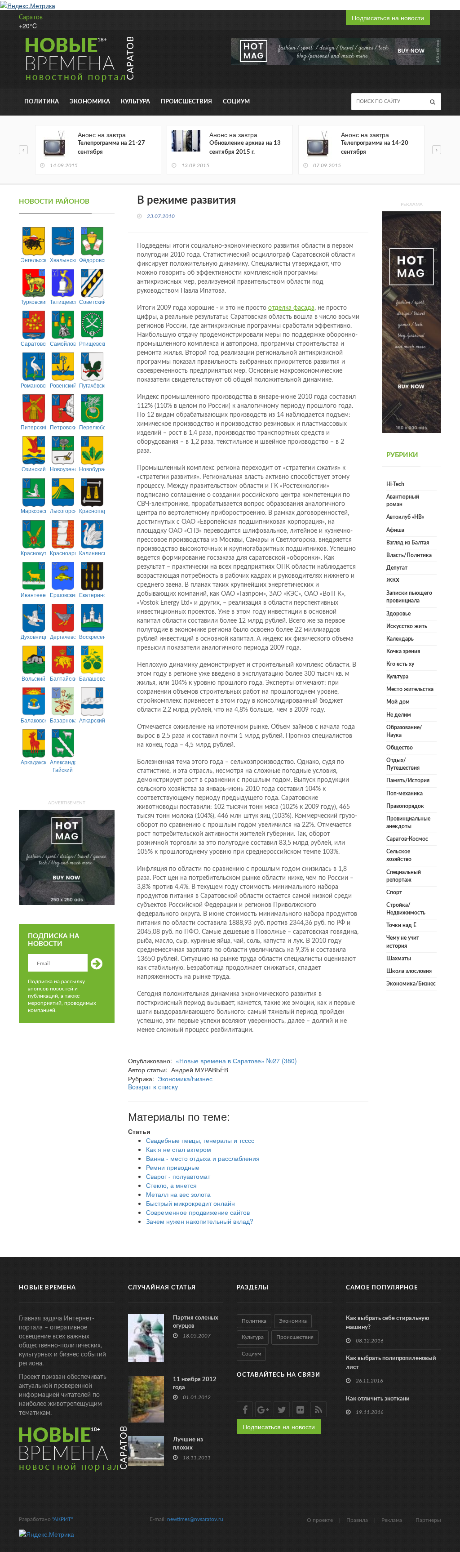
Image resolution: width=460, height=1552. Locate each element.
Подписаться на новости (388, 17)
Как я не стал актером (178, 1149)
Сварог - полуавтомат (178, 1176)
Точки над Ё (401, 925)
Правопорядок (405, 806)
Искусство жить (406, 626)
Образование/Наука (404, 731)
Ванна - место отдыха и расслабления (203, 1158)
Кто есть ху (400, 664)
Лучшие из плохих (188, 1444)
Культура (135, 102)
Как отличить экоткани (378, 1399)
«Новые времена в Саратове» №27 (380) (236, 1060)
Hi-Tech (395, 484)
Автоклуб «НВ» (405, 517)
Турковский (33, 301)
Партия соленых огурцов (195, 1322)
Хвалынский (62, 259)
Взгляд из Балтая (407, 542)
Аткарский (92, 720)
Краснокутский (33, 553)
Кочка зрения (403, 651)
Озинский (34, 469)
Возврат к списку (153, 1087)
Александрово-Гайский (62, 765)
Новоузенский (62, 469)
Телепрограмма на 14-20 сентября (374, 147)
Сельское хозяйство (398, 855)
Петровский (62, 427)
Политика (41, 102)
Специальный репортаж (403, 876)
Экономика (90, 102)
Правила (357, 1520)
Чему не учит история (402, 941)
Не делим (398, 715)
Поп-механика (404, 793)
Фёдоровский (92, 259)
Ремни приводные (172, 1167)
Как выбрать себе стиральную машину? (387, 1323)
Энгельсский (33, 259)
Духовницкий (33, 636)
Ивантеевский (33, 594)
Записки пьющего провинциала (409, 596)
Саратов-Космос (407, 839)
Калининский (92, 553)
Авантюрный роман (402, 500)
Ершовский (62, 594)
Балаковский (33, 720)
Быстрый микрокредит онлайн (190, 1203)
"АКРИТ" (62, 1519)
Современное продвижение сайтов (198, 1212)
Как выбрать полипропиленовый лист (391, 1363)
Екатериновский (92, 594)
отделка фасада (291, 308)
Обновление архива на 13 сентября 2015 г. (245, 147)
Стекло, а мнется (171, 1185)
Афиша (395, 530)
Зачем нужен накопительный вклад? (199, 1221)
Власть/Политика (409, 555)
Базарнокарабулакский (62, 720)
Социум (236, 102)
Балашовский (92, 678)
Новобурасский (92, 469)
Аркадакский (33, 762)
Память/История (407, 780)
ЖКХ (392, 580)
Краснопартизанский (92, 510)
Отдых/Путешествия (403, 764)
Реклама (391, 1520)
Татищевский (62, 301)
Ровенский (62, 385)
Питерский (33, 427)
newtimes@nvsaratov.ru (195, 1519)
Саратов (31, 17)
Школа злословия (409, 971)
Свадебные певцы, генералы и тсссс (200, 1140)
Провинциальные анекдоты (408, 822)
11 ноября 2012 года (195, 1384)
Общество (399, 747)
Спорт (394, 892)
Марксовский (33, 510)
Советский (92, 301)
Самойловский (62, 343)
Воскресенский (92, 636)
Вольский (33, 678)
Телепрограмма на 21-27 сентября (111, 147)
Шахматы (398, 958)
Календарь (400, 639)
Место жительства (409, 689)
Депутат (396, 568)
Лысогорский (62, 510)
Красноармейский (62, 553)
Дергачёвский (62, 636)
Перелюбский (92, 427)
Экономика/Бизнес (185, 1078)
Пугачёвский (92, 385)
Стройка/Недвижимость (405, 908)
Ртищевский (92, 343)
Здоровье (398, 613)
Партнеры (428, 1520)
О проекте (320, 1520)
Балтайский (62, 678)
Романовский (33, 385)
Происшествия (186, 102)
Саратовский (33, 343)
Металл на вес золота (178, 1194)
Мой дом (398, 702)
